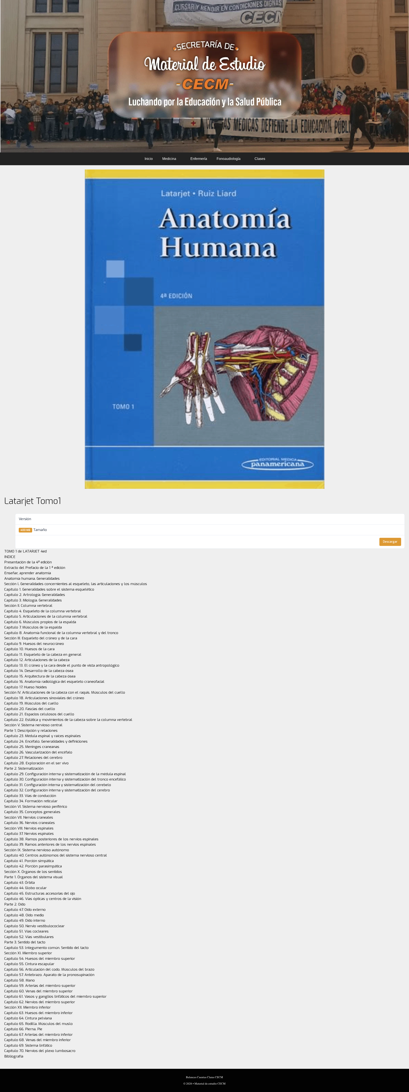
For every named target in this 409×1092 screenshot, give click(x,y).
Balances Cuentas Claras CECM (204, 1077)
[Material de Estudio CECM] (204, 76)
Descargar (390, 542)
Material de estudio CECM (210, 1083)
